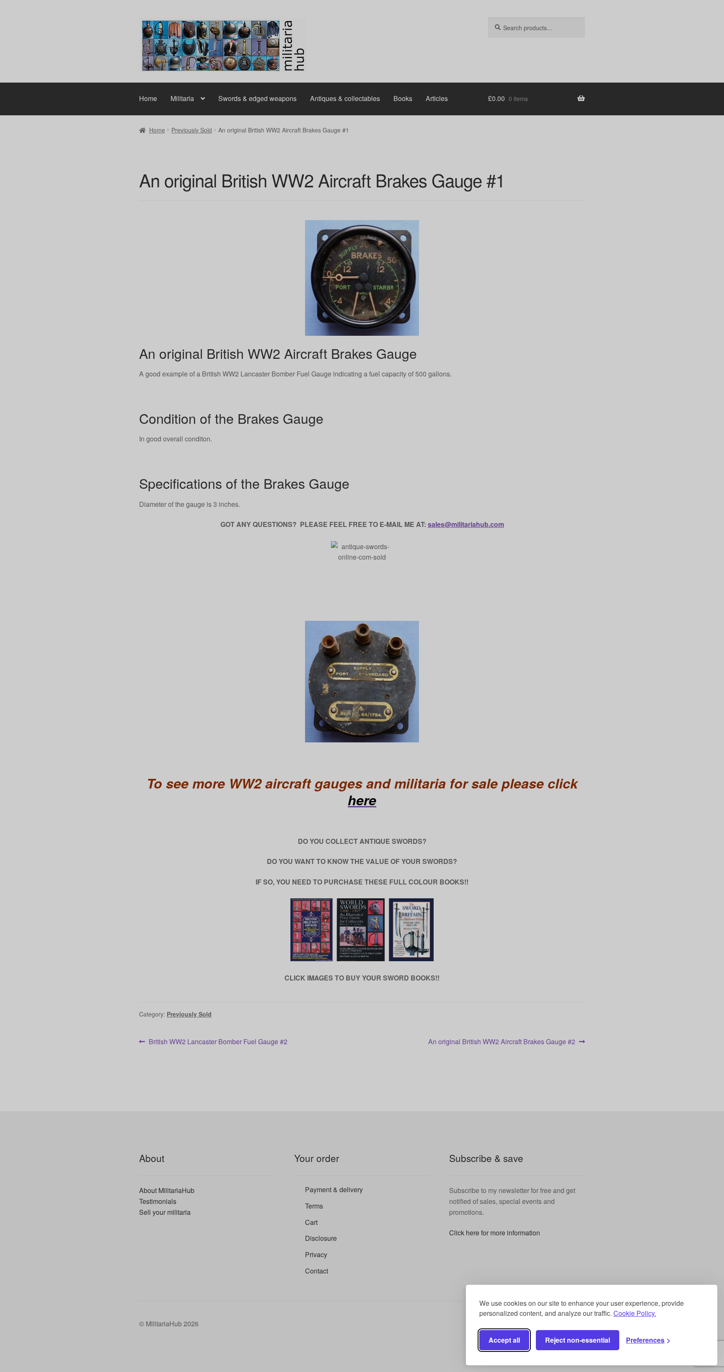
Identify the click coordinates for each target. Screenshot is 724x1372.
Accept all (504, 1340)
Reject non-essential (577, 1340)
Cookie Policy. (634, 1313)
